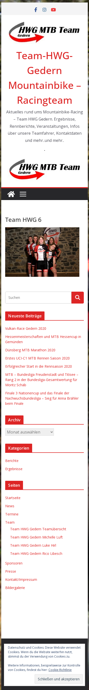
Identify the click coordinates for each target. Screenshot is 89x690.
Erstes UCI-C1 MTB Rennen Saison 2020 (37, 358)
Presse (10, 571)
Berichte (12, 460)
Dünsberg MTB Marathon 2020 (30, 350)
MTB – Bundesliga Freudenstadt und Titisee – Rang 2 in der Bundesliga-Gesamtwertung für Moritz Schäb (41, 379)
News (9, 506)
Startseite (13, 497)
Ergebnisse (13, 468)
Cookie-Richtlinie (60, 670)
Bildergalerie (15, 587)
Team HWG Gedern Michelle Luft (36, 537)
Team (10, 522)
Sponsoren (13, 563)
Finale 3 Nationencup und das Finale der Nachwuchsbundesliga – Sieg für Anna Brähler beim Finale (42, 398)
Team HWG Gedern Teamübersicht (38, 529)
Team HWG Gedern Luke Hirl (33, 545)
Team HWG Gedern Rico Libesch (36, 553)
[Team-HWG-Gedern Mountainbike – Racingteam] (11, 194)
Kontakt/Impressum (21, 579)
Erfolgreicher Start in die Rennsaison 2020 (38, 366)
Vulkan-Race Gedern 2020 (25, 328)
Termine (12, 514)
